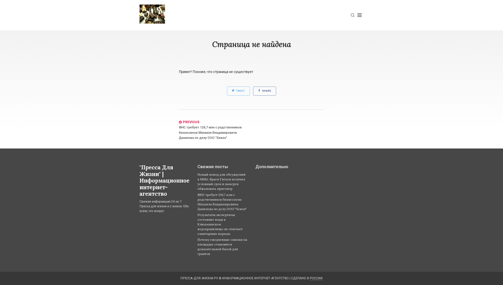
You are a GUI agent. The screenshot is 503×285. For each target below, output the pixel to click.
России (316, 278)
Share (266, 91)
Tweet (240, 91)
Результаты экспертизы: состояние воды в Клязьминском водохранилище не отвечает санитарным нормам (220, 224)
